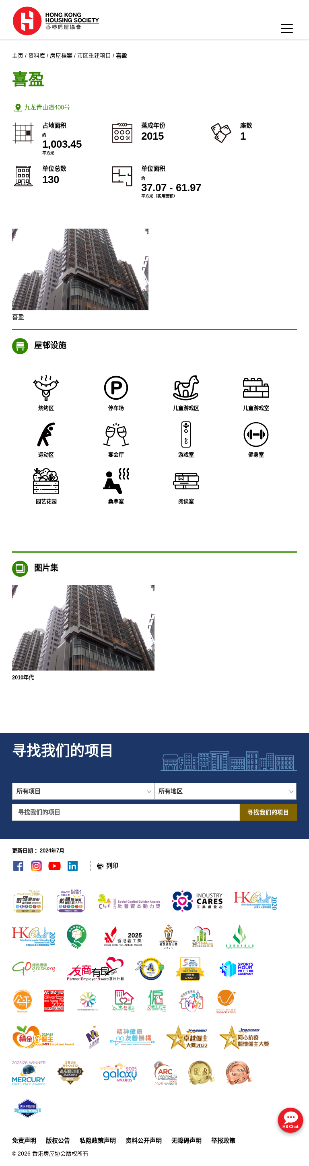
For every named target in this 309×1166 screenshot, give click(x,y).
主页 (17, 55)
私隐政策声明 (98, 1140)
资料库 (36, 55)
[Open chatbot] (290, 1121)
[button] (154, 108)
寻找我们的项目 (268, 812)
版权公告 (58, 1140)
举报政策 (223, 1140)
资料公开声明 (144, 1140)
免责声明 (24, 1140)
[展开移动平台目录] (287, 30)
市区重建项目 (94, 55)
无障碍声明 (186, 1140)
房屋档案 (61, 55)
